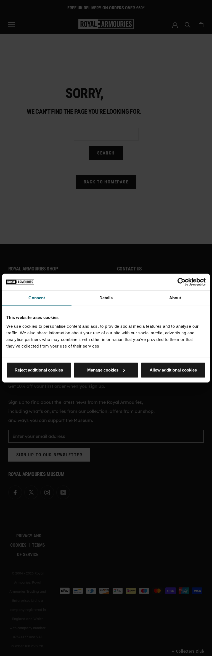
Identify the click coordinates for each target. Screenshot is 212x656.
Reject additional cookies (39, 369)
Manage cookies (102, 369)
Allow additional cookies (173, 369)
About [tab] (175, 298)
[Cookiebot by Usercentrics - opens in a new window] (181, 282)
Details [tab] (106, 298)
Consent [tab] (36, 298)
